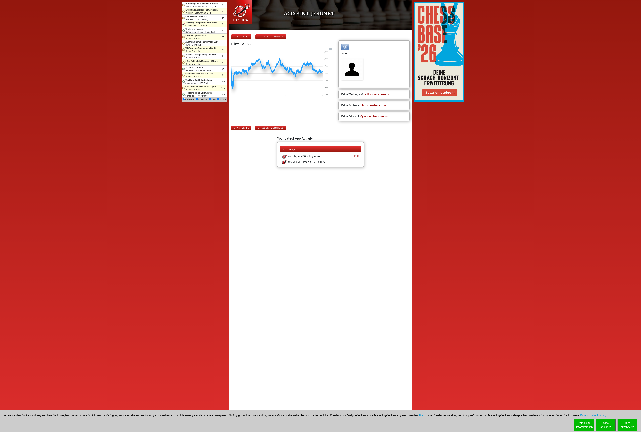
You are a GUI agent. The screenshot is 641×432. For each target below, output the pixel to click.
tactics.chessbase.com (377, 94)
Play (356, 155)
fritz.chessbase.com (374, 105)
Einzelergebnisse (271, 36)
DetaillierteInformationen (584, 425)
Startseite (241, 36)
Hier (421, 415)
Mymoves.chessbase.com (375, 116)
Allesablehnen (605, 425)
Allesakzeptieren (627, 425)
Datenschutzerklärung (593, 415)
